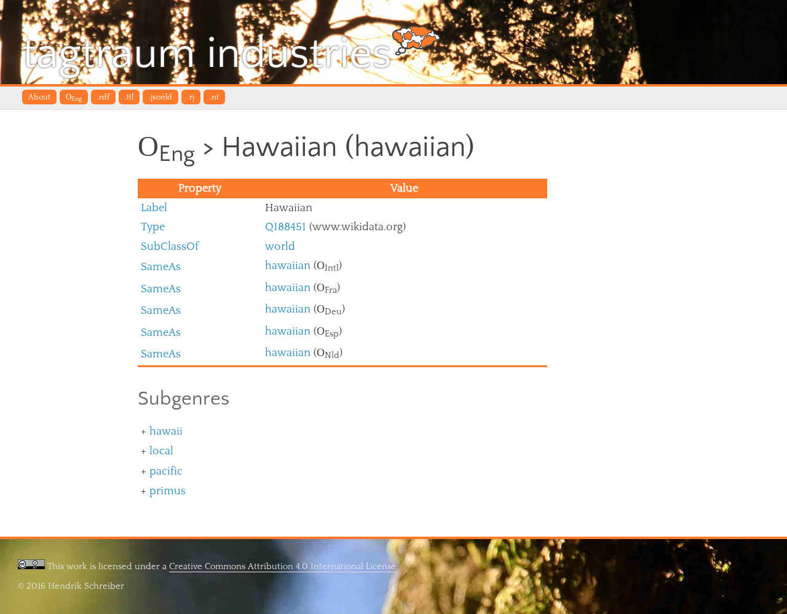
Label (154, 207)
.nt (214, 97)
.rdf (103, 97)
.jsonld (160, 97)
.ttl (129, 97)
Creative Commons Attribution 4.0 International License (282, 566)
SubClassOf (170, 246)
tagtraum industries (207, 54)
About (39, 97)
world (280, 246)
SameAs (161, 266)
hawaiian (287, 265)
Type (153, 226)
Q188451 (285, 226)
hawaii (166, 431)
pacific (166, 471)
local (161, 451)
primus (167, 490)
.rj (191, 97)
